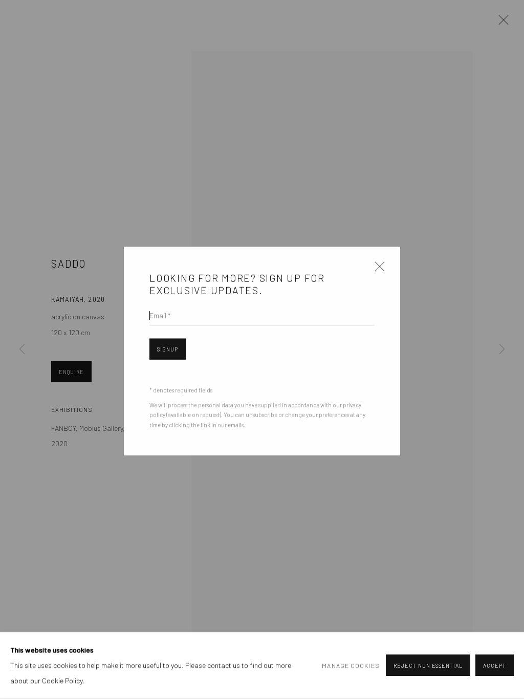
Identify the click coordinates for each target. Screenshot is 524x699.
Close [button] (377, 269)
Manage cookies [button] (350, 665)
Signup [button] (167, 348)
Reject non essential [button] (428, 666)
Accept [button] (494, 666)
